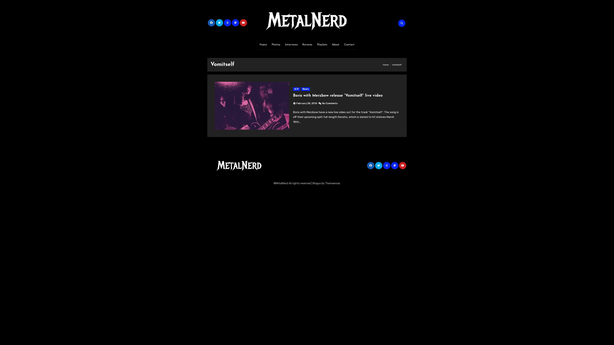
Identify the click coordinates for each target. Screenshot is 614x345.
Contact (349, 44)
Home (263, 44)
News (306, 89)
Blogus (317, 183)
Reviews (307, 44)
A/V (296, 89)
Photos (276, 44)
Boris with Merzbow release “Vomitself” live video (338, 96)
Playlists (322, 44)
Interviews (291, 44)
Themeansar (332, 183)
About (335, 44)
